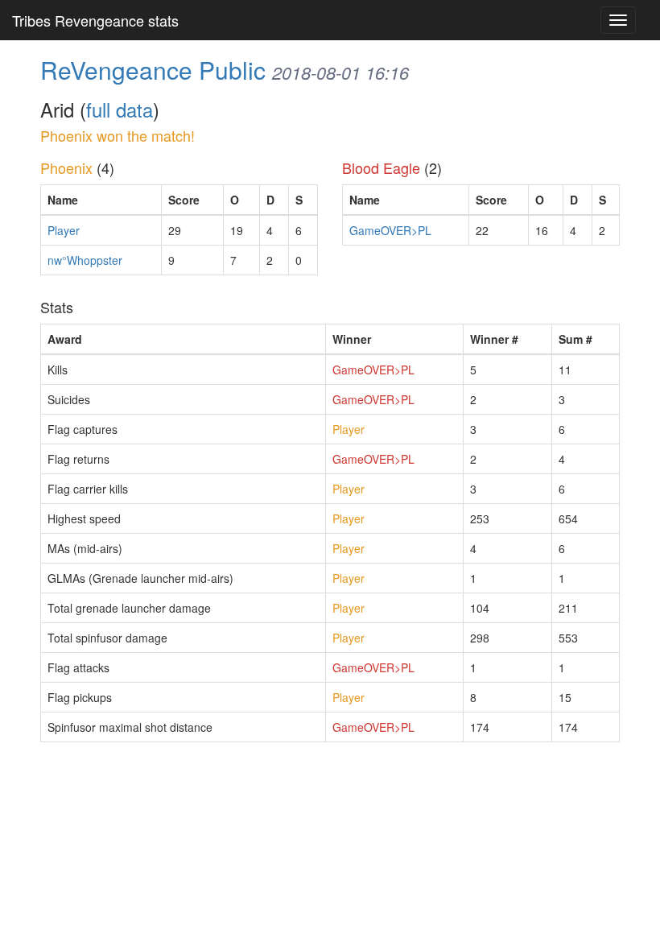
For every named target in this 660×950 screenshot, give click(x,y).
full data (119, 109)
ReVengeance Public (153, 69)
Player (63, 230)
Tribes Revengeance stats (95, 20)
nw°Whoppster (84, 260)
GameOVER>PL (390, 230)
